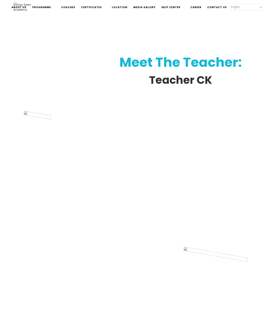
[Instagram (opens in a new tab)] (256, 7)
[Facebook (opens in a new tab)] (251, 7)
